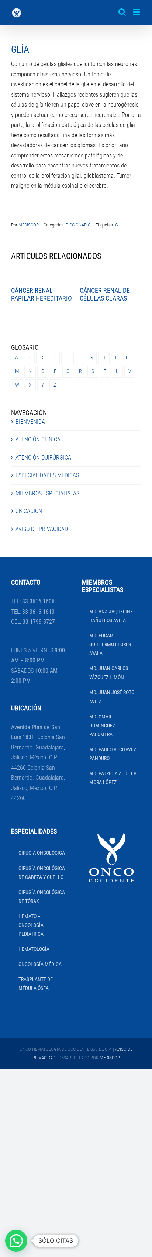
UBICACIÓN (28, 511)
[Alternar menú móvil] (137, 12)
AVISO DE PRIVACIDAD (41, 529)
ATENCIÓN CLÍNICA (38, 439)
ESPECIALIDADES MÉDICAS (47, 475)
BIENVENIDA (30, 421)
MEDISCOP (28, 225)
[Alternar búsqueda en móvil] (122, 12)
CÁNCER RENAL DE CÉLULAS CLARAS (105, 294)
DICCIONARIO (78, 225)
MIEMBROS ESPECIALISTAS (47, 493)
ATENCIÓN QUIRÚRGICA (43, 457)
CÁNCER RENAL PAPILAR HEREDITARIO (41, 294)
